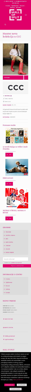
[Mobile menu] (25, 14)
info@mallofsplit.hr (21, 1)
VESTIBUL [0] (8, 95)
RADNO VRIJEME (10, 252)
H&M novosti (8, 178)
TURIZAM (8, 245)
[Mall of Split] (15, 14)
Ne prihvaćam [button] (21, 385)
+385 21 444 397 (9, 1)
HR (13, 3)
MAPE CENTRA (9, 242)
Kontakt (18, 7)
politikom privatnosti (16, 262)
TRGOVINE (8, 232)
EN (15, 3)
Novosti (22, 5)
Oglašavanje (14, 5)
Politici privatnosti (18, 379)
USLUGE (8, 249)
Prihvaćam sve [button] (9, 385)
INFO (7, 239)
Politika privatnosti (10, 336)
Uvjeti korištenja (9, 339)
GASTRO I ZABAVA (10, 235)
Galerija (12, 7)
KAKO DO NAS (9, 319)
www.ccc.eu (8, 101)
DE (18, 3)
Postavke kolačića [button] (15, 389)
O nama (8, 5)
